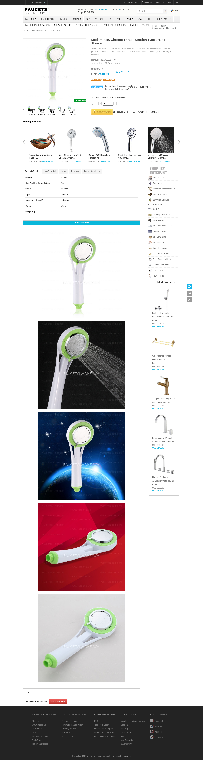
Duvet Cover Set (94, 19)
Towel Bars (158, 270)
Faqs (63, 171)
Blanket (63, 19)
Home (154, 26)
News (34, 732)
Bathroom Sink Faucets (37, 25)
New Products (127, 740)
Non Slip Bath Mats (161, 215)
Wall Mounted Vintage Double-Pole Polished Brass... (161, 359)
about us (160, 2)
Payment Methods (69, 721)
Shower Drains (159, 237)
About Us (36, 721)
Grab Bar (157, 209)
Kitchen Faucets (162, 19)
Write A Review (114, 63)
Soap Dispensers (160, 248)
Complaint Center (132, 2)
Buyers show (126, 744)
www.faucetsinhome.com (121, 756)
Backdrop (30, 19)
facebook (159, 721)
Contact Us (37, 729)
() (106, 63)
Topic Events (37, 740)
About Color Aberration (104, 732)
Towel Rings (158, 276)
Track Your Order (101, 725)
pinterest (158, 726)
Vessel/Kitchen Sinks (86, 25)
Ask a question (58, 701)
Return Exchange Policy (72, 725)
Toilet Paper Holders (162, 259)
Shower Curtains (160, 231)
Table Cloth (113, 19)
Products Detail (31, 171)
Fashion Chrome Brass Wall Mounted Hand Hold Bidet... (163, 316)
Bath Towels (158, 178)
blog (170, 2)
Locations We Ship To (103, 729)
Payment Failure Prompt (104, 736)
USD (94, 74)
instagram (159, 737)
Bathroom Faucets (140, 25)
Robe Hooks (158, 220)
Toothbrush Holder (161, 265)
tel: (176, 2)
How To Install (50, 171)
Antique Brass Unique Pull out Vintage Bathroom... (163, 401)
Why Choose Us (39, 725)
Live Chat (148, 2)
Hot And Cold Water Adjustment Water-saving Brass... (163, 481)
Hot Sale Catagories (40, 736)
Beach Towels (47, 19)
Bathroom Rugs (160, 194)
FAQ (96, 721)
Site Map (124, 729)
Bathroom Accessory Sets (164, 189)
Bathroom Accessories (114, 25)
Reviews (75, 171)
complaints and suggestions (133, 721)
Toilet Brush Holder (161, 254)
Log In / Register (35, 2)
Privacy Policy (68, 732)
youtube (158, 732)
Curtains (76, 19)
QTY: (94, 103)
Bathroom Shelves (161, 200)
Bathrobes (157, 183)
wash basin (144, 19)
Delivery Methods (69, 729)
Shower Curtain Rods (162, 226)
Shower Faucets (62, 25)
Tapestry (129, 19)
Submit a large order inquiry (103, 79)
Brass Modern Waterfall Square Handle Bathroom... (164, 440)
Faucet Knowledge (92, 171)
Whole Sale (126, 732)
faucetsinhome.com (37, 11)
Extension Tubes (155, 204)
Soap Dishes (158, 242)
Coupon (124, 725)
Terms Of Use (67, 736)
